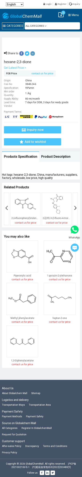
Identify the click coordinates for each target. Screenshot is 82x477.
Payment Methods (12, 416)
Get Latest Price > (15, 67)
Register (61, 3)
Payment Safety (34, 416)
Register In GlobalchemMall (36, 428)
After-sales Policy (11, 446)
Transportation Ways (13, 404)
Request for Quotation (14, 434)
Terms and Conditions (55, 446)
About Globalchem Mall (14, 393)
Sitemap (35, 393)
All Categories (10, 428)
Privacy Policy (9, 452)
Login (48, 3)
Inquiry (76, 3)
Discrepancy (32, 446)
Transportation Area (40, 404)
